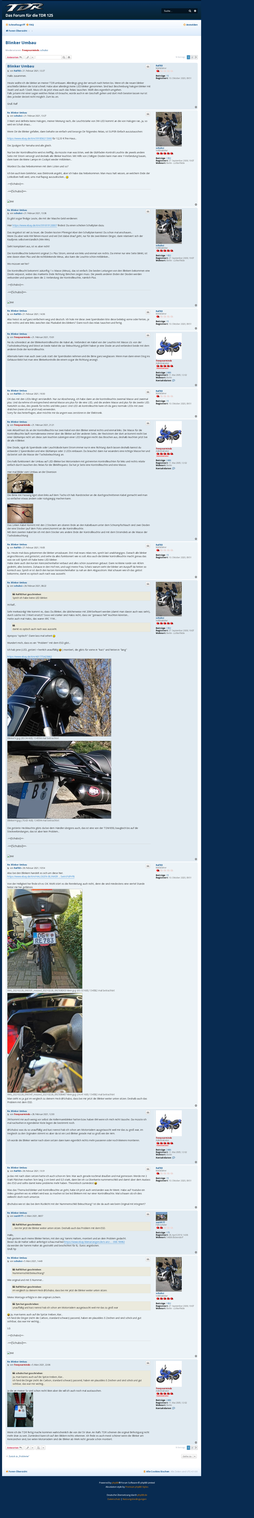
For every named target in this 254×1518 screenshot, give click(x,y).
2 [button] (192, 57)
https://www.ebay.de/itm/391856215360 (29, 138)
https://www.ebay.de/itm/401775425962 (29, 656)
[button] (196, 57)
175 (168, 1232)
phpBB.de (142, 1494)
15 (167, 76)
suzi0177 (160, 1222)
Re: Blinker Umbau (17, 112)
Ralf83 (159, 65)
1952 (168, 158)
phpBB (115, 1482)
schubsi (44, 50)
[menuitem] (30, 24)
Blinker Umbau (21, 42)
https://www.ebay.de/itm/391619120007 (34, 225)
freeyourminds (30, 50)
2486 (168, 372)
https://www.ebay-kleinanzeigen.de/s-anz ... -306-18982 (94, 1241)
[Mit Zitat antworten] (148, 66)
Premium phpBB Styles (136, 1486)
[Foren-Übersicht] (27, 10)
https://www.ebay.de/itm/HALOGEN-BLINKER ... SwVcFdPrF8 (40, 876)
